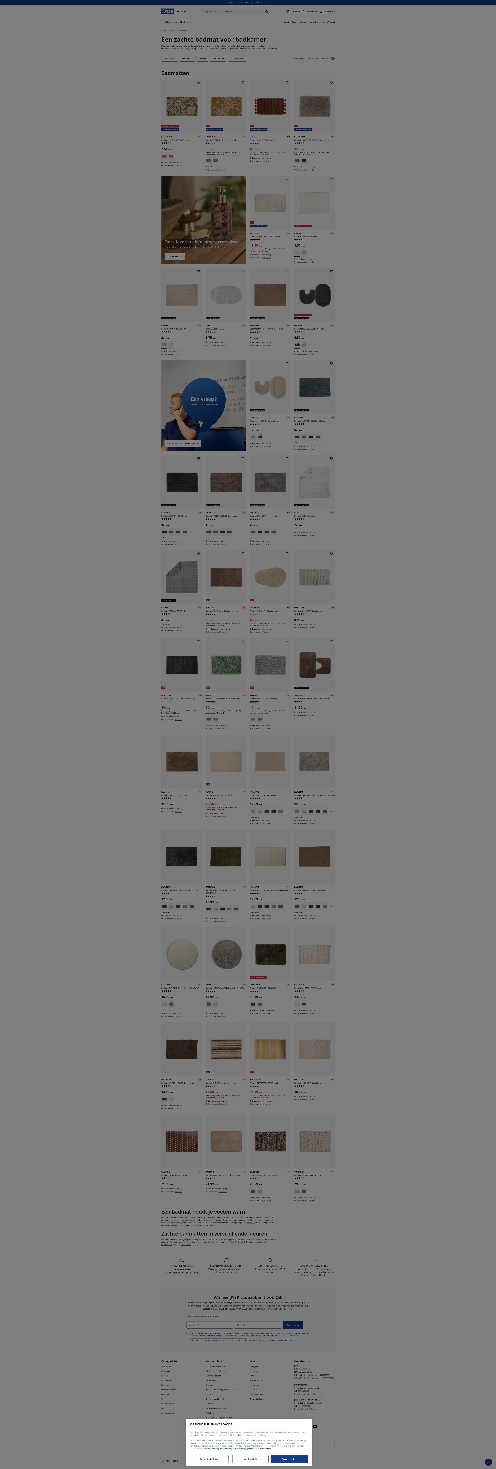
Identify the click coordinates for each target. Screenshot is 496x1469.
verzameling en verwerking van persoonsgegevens (230, 1448)
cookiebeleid (266, 1448)
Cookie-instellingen (209, 1459)
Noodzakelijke (250, 1459)
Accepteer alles (289, 1459)
